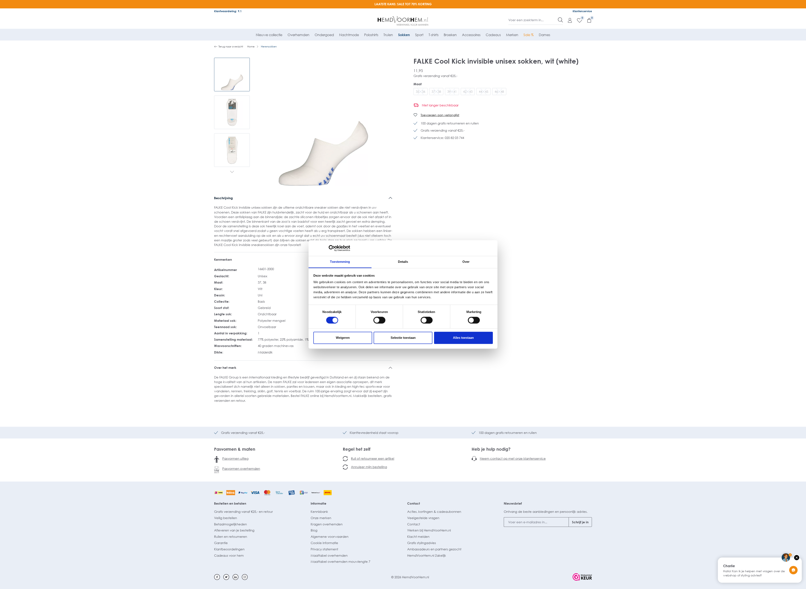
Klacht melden (418, 536)
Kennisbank (319, 511)
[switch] (379, 320)
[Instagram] (245, 577)
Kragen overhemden (327, 524)
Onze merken (321, 518)
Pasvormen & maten (234, 449)
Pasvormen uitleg (235, 458)
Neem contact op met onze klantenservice (513, 458)
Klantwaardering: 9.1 (228, 11)
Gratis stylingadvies (421, 543)
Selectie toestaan (403, 337)
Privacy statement (324, 549)
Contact (413, 503)
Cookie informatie (324, 543)
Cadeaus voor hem (229, 555)
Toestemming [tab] (340, 261)
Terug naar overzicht (231, 46)
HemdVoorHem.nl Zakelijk (426, 555)
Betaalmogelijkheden (230, 524)
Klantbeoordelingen (229, 549)
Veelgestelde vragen (423, 518)
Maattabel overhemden (329, 555)
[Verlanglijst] (577, 20)
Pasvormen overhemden (241, 468)
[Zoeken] (560, 19)
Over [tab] (466, 261)
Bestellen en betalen (230, 503)
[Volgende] (232, 172)
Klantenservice (582, 11)
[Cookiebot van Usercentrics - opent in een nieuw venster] (331, 248)
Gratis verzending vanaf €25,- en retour (243, 511)
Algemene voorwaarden (329, 536)
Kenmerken (223, 259)
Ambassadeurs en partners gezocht (434, 549)
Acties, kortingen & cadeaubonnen (434, 511)
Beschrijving (223, 198)
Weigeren (343, 337)
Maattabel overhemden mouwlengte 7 (340, 561)
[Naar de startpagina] (403, 21)
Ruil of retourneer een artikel (372, 458)
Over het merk (225, 367)
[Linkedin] (235, 577)
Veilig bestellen (225, 518)
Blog (314, 530)
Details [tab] (403, 261)
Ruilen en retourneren (230, 536)
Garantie (221, 543)
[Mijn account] (568, 20)
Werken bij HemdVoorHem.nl (429, 530)
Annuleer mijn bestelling (369, 467)
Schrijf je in (580, 522)
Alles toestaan (463, 337)
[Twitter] (226, 577)
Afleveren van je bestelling (234, 530)
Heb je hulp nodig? (491, 449)
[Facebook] (217, 577)
